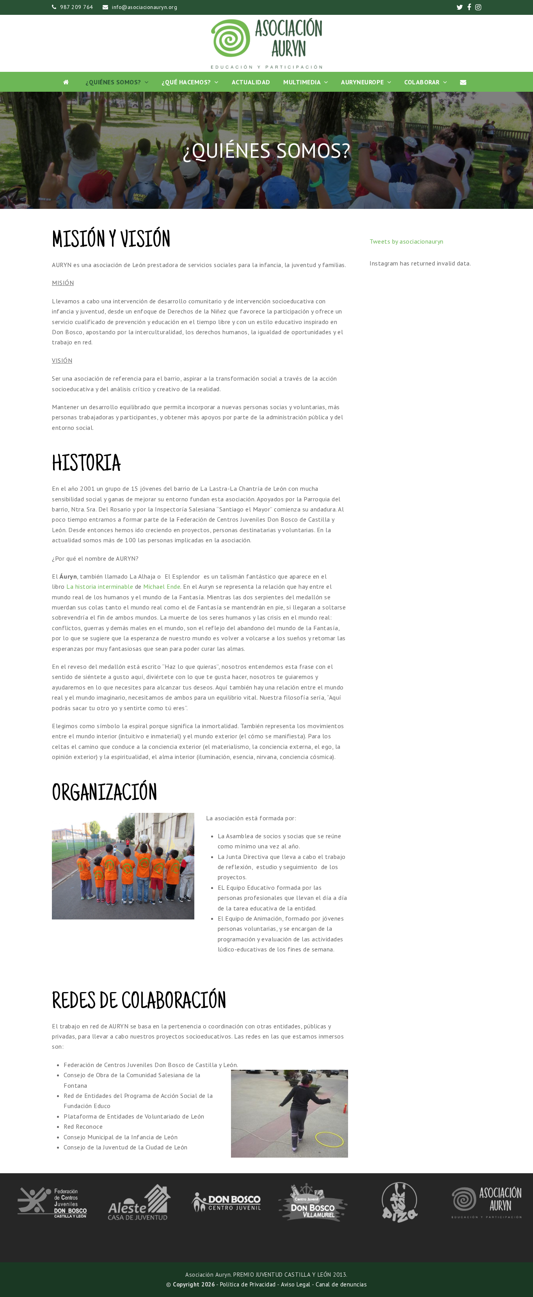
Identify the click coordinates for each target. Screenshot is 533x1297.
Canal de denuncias (341, 1284)
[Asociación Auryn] (266, 43)
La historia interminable (99, 586)
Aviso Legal (296, 1284)
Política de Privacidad (248, 1284)
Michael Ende (161, 586)
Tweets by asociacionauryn (407, 241)
